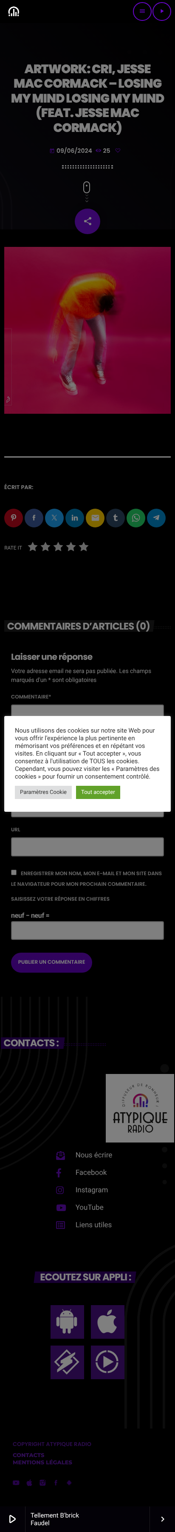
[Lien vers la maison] (13, 11)
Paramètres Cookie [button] (43, 792)
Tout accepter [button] (98, 792)
